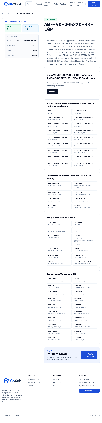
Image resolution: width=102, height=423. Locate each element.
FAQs (56, 4)
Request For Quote (34, 382)
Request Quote (47, 4)
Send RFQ (52, 91)
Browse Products (33, 379)
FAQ (54, 385)
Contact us (80, 4)
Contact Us (57, 382)
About (91, 416)
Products (11, 14)
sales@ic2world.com (88, 382)
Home (4, 14)
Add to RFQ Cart (90, 355)
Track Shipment (84, 379)
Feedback (63, 4)
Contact (97, 416)
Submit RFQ (89, 391)
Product (39, 4)
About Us (56, 379)
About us (72, 4)
